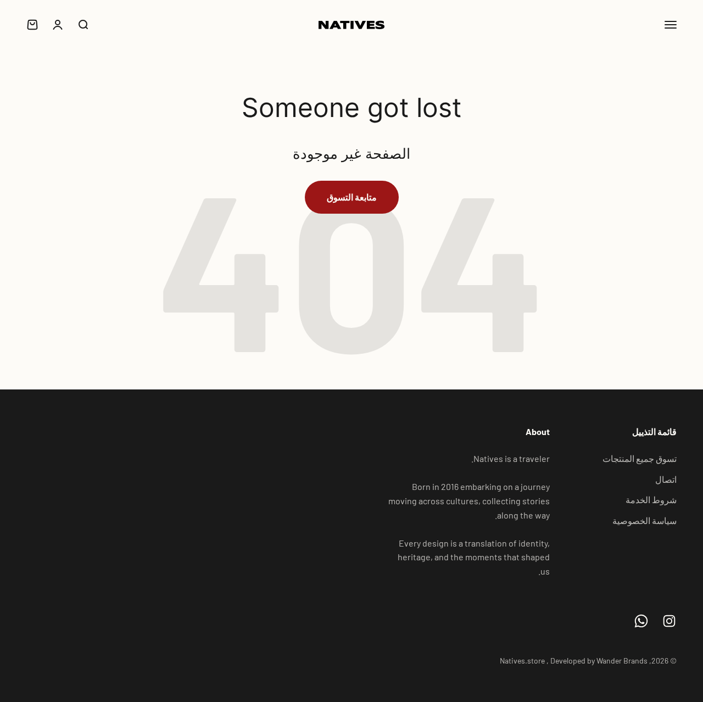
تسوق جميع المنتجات (639, 458)
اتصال (666, 479)
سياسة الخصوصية (644, 520)
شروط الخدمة (651, 499)
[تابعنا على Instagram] (669, 621)
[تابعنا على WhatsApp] (641, 621)
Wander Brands (622, 660)
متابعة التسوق (352, 197)
